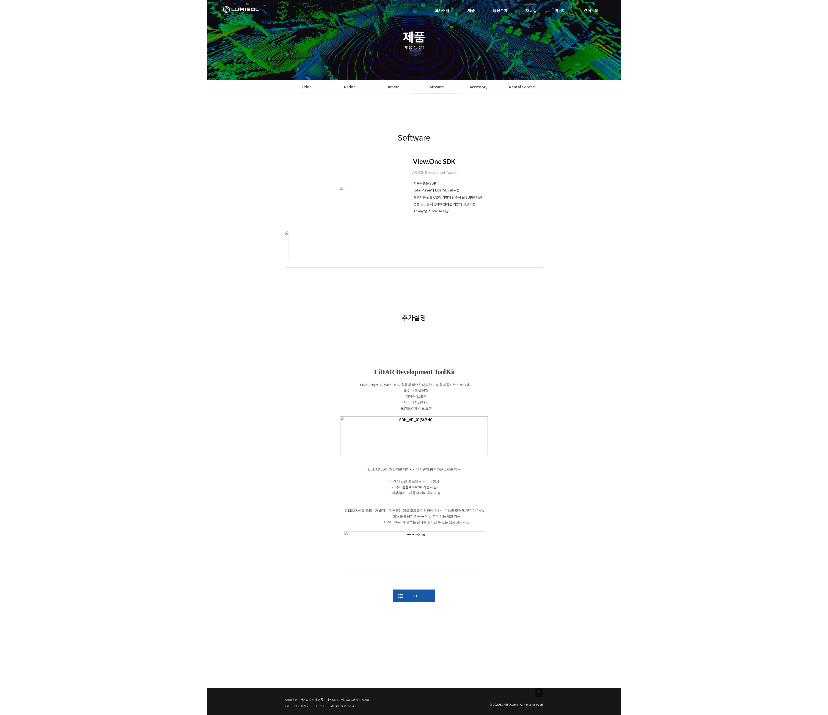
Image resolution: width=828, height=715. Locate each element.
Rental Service (522, 86)
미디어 (560, 10)
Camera (392, 86)
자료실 (530, 10)
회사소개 (441, 10)
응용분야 (500, 10)
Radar (349, 86)
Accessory (478, 86)
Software (435, 86)
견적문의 (591, 10)
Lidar (306, 86)
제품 (471, 10)
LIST (414, 596)
